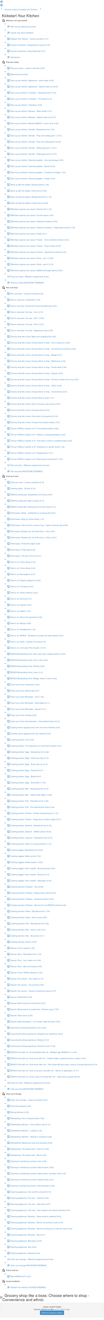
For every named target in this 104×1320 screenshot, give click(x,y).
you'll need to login (62, 1309)
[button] (1, 2)
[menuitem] (1, 6)
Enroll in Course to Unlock (52, 1312)
